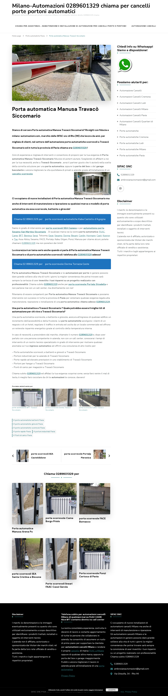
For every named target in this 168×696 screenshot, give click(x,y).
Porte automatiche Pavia (132, 155)
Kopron (106, 235)
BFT (21, 235)
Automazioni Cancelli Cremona (135, 96)
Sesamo (58, 235)
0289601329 (80, 147)
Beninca (28, 235)
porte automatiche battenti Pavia (29, 420)
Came (15, 235)
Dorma (66, 235)
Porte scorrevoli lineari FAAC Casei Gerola (59, 585)
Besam (74, 235)
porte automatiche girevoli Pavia (29, 424)
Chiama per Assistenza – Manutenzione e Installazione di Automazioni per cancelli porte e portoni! (70, 26)
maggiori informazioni (96, 690)
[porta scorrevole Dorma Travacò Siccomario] (61, 397)
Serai (35, 235)
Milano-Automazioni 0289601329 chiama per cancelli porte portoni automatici (81, 8)
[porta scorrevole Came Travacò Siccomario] (94, 397)
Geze (50, 235)
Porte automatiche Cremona (134, 137)
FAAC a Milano (96, 650)
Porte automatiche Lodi (132, 143)
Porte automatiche (129, 130)
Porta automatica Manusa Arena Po (22, 530)
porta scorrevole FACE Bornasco (92, 520)
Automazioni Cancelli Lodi (133, 103)
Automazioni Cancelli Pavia (133, 115)
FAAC (102, 231)
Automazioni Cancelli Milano (134, 109)
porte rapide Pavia (23, 431)
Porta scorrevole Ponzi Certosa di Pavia (92, 575)
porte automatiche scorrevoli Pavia (30, 428)
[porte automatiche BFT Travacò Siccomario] (27, 397)
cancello (75, 650)
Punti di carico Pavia (23, 435)
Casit (99, 235)
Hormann (91, 235)
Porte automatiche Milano (133, 149)
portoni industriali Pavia (45, 431)
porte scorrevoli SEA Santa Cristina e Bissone (26, 575)
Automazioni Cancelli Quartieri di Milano (136, 123)
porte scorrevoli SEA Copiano (61, 228)
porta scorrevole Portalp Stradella (87, 284)
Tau (16, 239)
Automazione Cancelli (143, 26)
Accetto (111, 690)
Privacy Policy (68, 675)
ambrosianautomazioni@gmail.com (138, 179)
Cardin (82, 235)
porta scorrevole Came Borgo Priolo (59, 519)
